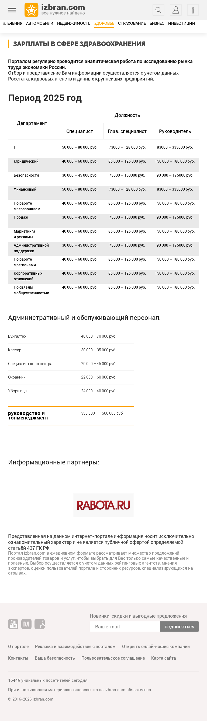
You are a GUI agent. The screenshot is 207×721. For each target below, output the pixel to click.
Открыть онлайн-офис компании (156, 646)
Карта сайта (163, 658)
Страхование (132, 23)
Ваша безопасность (55, 658)
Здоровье (104, 23)
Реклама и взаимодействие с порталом (75, 646)
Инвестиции (181, 23)
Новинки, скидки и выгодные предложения (138, 616)
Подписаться (179, 626)
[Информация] (193, 10)
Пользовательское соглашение (113, 658)
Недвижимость (74, 23)
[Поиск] (158, 10)
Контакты (18, 658)
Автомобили (39, 23)
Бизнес (157, 23)
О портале (18, 646)
